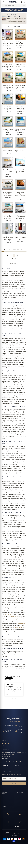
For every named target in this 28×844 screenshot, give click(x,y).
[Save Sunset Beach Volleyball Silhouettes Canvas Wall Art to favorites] (23, 181)
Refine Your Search (15, 26)
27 (12, 259)
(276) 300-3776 (5, 758)
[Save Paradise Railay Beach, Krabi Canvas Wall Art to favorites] (11, 53)
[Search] (24, 5)
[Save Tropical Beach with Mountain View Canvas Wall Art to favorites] (23, 74)
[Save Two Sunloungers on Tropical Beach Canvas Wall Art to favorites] (11, 204)
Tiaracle (7, 832)
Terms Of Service (19, 833)
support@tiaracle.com (12, 752)
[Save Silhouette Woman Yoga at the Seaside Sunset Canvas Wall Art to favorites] (11, 31)
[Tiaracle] (13, 2)
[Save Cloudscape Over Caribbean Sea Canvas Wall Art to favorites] (23, 31)
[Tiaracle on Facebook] (6, 762)
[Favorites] (21, 2)
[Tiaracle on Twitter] (17, 762)
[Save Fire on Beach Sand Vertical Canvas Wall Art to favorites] (23, 225)
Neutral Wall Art (18, 627)
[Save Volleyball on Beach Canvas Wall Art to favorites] (23, 139)
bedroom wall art (20, 620)
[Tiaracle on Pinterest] (13, 762)
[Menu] (3, 1)
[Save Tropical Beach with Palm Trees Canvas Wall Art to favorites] (11, 74)
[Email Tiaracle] (3, 762)
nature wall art (7, 614)
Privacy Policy (14, 835)
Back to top (13, 263)
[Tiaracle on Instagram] (10, 762)
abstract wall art (14, 616)
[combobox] (12, 5)
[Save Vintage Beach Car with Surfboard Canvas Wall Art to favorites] (23, 158)
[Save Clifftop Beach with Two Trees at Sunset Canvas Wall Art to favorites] (23, 53)
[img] (15, 678)
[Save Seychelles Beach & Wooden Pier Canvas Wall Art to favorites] (11, 118)
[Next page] (15, 258)
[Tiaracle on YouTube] (20, 762)
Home (8, 14)
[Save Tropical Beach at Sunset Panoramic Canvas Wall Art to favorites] (23, 204)
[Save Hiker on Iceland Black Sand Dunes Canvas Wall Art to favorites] (11, 181)
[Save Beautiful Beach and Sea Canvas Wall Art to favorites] (11, 139)
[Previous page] (4, 255)
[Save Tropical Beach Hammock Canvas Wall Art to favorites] (11, 95)
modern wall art (19, 618)
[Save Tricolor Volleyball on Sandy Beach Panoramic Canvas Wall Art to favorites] (11, 158)
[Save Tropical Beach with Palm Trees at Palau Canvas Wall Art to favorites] (23, 118)
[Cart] (25, 2)
